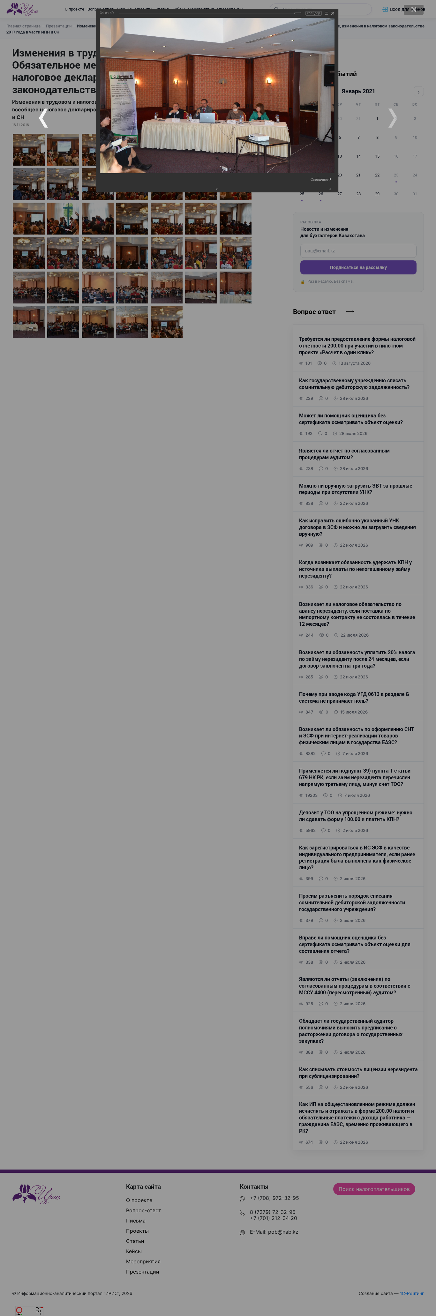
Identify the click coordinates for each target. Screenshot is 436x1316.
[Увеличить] (326, 13)
